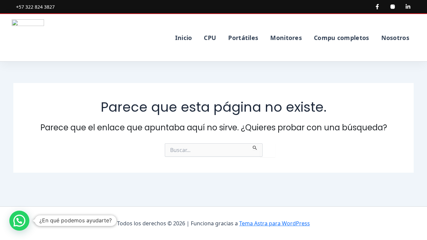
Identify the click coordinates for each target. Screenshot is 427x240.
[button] (19, 221)
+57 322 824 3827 (35, 7)
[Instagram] (392, 6)
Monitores (286, 38)
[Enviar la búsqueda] (255, 146)
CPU (210, 38)
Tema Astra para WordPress (274, 223)
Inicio (183, 38)
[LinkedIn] (408, 6)
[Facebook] (377, 6)
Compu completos (341, 38)
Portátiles (243, 38)
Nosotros (395, 38)
